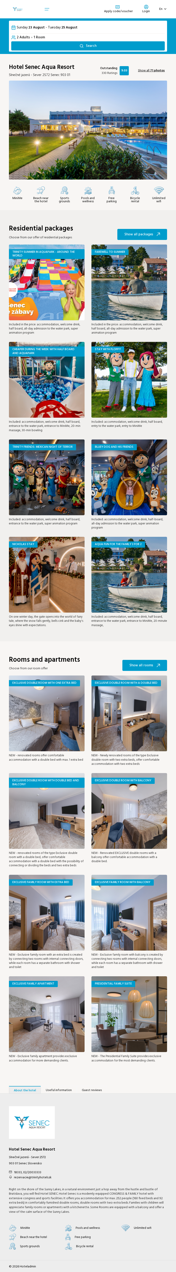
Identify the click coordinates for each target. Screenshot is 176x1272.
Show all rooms (141, 665)
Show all (151, 70)
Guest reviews (92, 1090)
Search (91, 46)
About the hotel (25, 1090)
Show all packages (138, 234)
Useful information (59, 1090)
